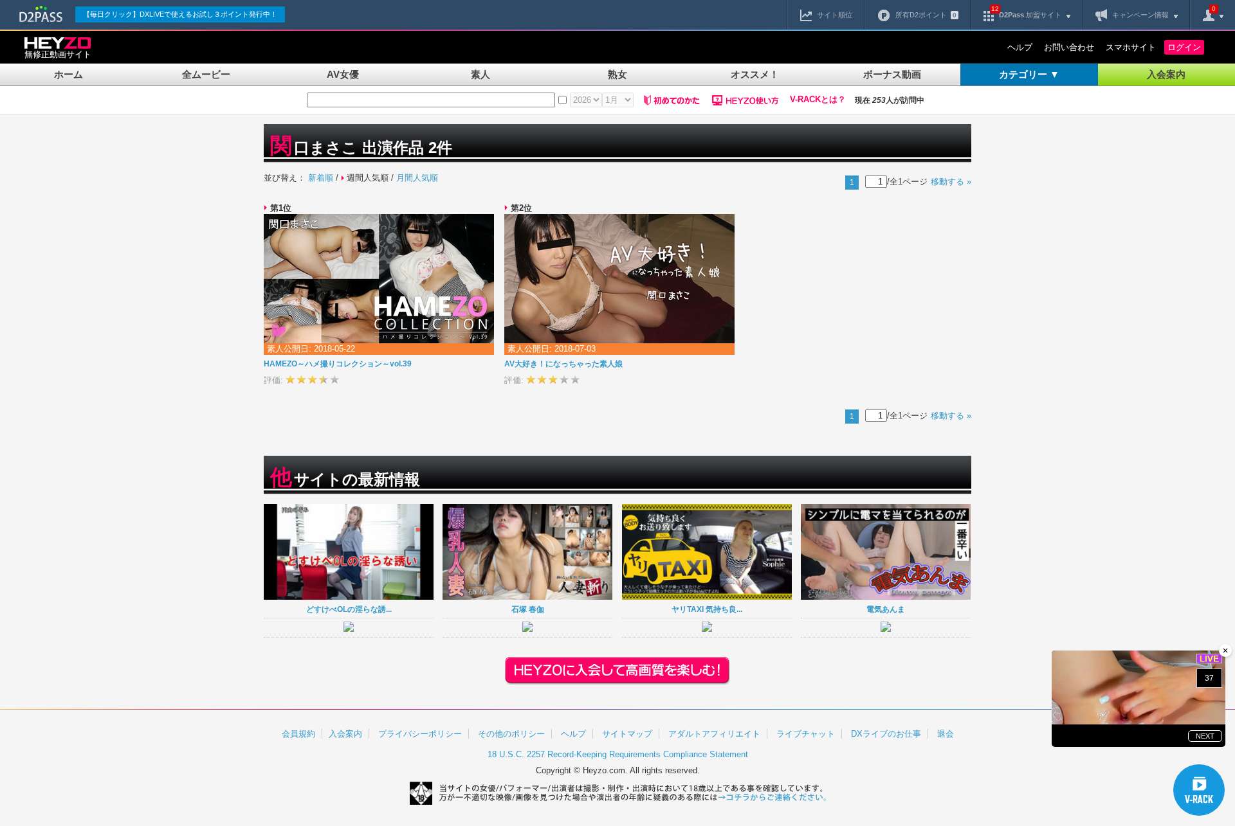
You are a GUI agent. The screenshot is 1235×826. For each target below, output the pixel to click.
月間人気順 (417, 178)
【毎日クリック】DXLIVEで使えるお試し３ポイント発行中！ (180, 14)
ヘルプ (1019, 47)
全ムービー (206, 74)
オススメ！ (755, 74)
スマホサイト (1131, 47)
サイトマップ (627, 734)
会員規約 (298, 734)
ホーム (68, 74)
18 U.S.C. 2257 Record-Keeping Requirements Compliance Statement (618, 754)
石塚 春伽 (527, 609)
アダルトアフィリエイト (714, 734)
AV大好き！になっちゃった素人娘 (563, 363)
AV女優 (343, 74)
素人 (480, 74)
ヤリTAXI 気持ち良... (707, 609)
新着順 (320, 178)
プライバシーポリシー (420, 734)
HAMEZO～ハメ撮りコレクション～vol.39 (338, 363)
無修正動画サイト (57, 54)
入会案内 (1166, 74)
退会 (945, 734)
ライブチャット (805, 734)
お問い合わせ (1069, 47)
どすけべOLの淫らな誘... (349, 609)
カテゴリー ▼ (1029, 74)
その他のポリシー (511, 734)
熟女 (617, 74)
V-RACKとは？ (818, 99)
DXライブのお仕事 (886, 734)
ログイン (1184, 47)
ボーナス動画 (892, 74)
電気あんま (885, 609)
